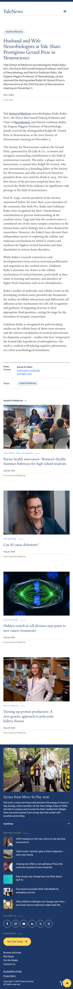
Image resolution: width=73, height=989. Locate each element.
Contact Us (9, 964)
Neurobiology (22, 122)
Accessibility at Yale (12, 971)
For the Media (10, 960)
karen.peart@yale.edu (28, 370)
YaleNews (13, 12)
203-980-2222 (24, 374)
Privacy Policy (9, 976)
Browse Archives (12, 952)
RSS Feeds (8, 956)
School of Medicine (20, 113)
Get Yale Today (15, 941)
